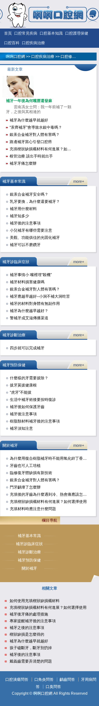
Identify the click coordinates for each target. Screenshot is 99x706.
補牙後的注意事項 (25, 223)
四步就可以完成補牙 (27, 348)
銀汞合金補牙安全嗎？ (29, 194)
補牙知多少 (19, 216)
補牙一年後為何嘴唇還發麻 (29, 101)
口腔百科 (11, 43)
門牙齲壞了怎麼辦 (25, 487)
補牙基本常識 (13, 181)
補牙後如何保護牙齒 (27, 407)
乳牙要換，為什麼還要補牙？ (35, 201)
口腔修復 (68, 56)
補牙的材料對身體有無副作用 (35, 304)
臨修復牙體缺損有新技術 (31, 473)
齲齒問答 (67, 679)
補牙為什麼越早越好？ (29, 311)
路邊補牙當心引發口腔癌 (31, 142)
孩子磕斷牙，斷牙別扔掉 (31, 648)
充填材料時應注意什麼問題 (33, 509)
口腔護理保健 (76, 33)
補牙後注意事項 (23, 414)
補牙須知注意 (21, 428)
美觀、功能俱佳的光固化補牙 (35, 237)
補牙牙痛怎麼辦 (23, 163)
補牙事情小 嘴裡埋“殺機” (31, 275)
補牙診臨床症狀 (15, 262)
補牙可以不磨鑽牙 (25, 245)
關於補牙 (10, 445)
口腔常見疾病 (25, 33)
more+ (78, 181)
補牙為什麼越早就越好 (29, 120)
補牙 (86, 56)
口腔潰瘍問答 (16, 679)
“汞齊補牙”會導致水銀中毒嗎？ (36, 127)
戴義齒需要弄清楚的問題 (31, 661)
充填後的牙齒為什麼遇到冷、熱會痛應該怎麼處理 (52, 494)
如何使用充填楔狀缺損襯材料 (35, 601)
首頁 (8, 33)
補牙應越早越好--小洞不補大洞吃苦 (40, 296)
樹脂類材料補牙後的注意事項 (35, 421)
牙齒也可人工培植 (25, 466)
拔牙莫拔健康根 (23, 385)
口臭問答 (53, 687)
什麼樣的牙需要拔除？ (29, 378)
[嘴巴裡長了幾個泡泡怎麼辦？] (18, 96)
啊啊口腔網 (15, 56)
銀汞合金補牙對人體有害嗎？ (35, 135)
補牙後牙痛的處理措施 (29, 614)
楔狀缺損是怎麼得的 (27, 634)
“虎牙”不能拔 (20, 392)
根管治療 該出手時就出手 (31, 156)
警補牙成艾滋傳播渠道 (29, 318)
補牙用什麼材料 (23, 209)
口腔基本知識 (51, 33)
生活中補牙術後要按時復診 (33, 400)
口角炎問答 (44, 679)
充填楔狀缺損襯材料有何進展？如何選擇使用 (48, 149)
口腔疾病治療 (33, 43)
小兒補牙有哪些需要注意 (31, 230)
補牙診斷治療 (13, 335)
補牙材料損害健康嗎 (27, 282)
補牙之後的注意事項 (27, 628)
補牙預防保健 (13, 365)
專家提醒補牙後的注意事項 (33, 621)
